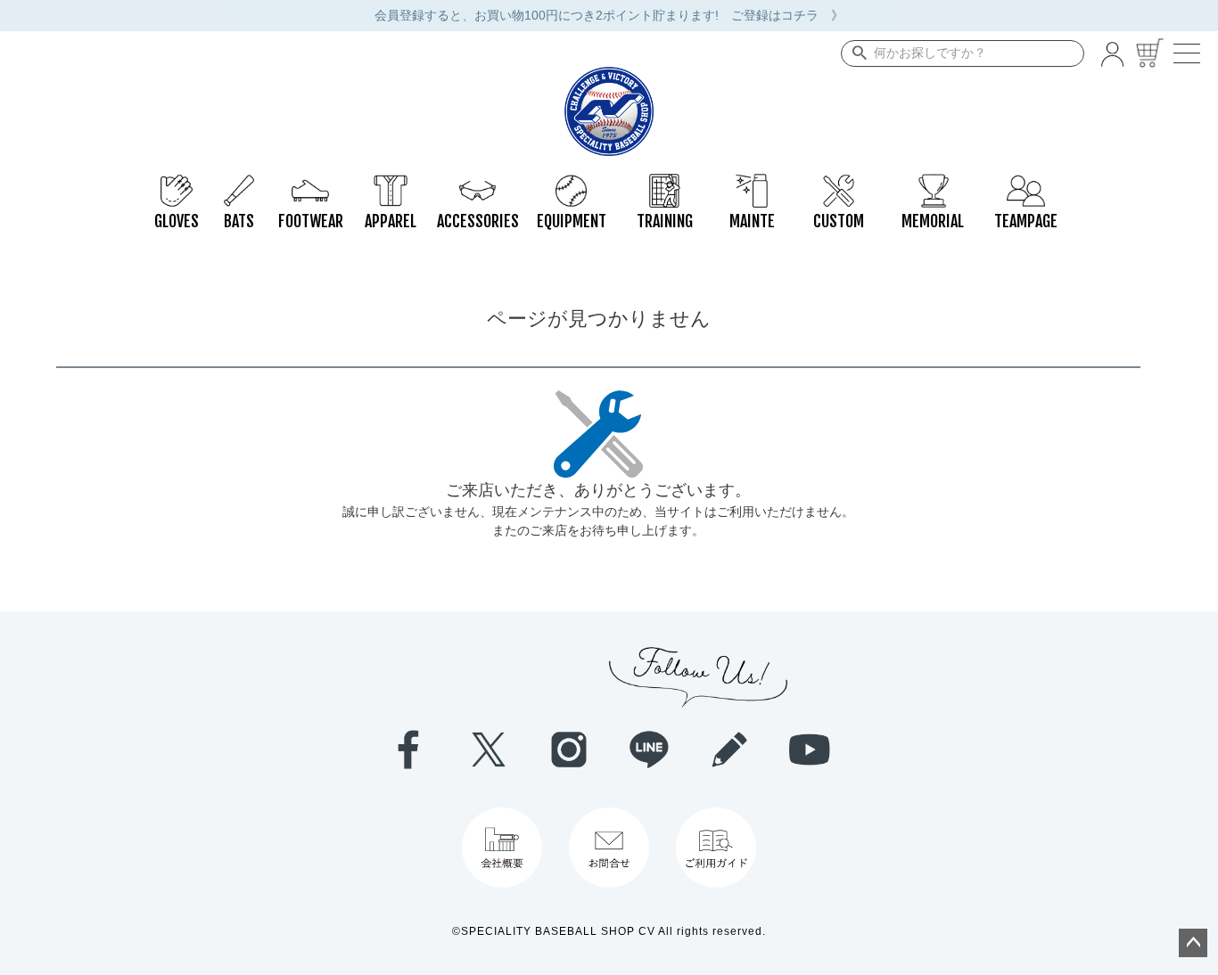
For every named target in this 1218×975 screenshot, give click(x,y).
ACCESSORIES (477, 183)
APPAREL (390, 183)
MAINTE (752, 183)
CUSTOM (838, 183)
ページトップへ (1193, 943)
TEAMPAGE (1026, 183)
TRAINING (665, 183)
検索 (855, 53)
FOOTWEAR (310, 183)
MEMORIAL (932, 183)
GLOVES (176, 183)
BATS (239, 183)
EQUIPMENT (571, 183)
